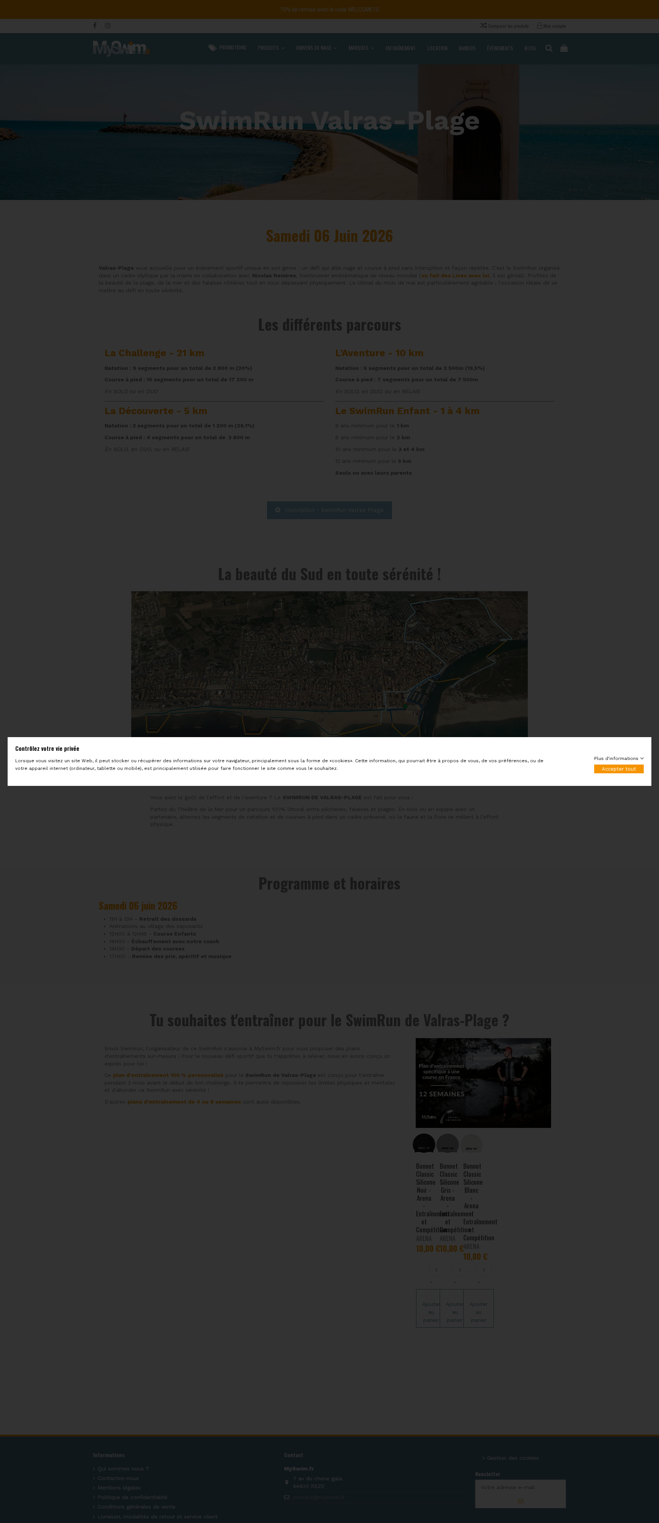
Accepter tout (619, 769)
